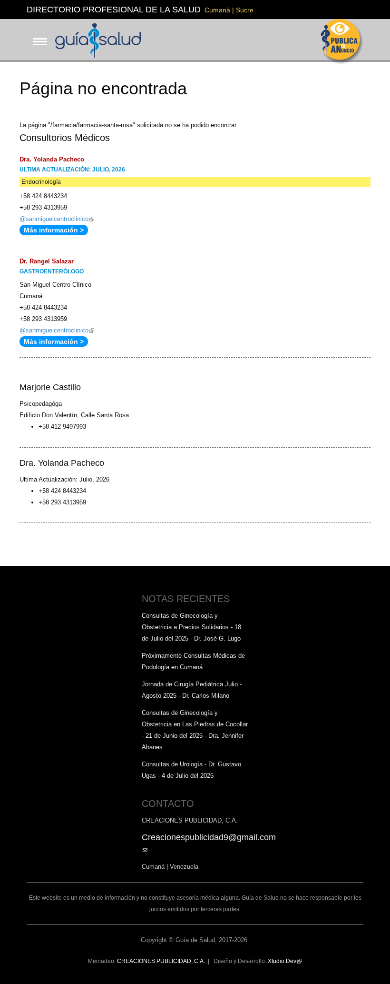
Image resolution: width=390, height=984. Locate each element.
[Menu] (37, 34)
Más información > (54, 230)
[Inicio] (101, 39)
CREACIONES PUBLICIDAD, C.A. (161, 961)
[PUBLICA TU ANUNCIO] (342, 41)
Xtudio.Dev (285, 961)
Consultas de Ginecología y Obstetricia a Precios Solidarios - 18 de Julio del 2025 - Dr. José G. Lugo (191, 627)
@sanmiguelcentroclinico (57, 218)
